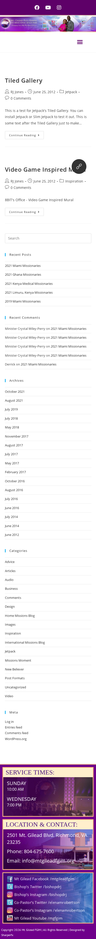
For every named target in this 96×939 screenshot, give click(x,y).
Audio (9, 579)
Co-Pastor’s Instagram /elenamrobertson (49, 910)
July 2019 (11, 409)
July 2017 (11, 454)
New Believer (14, 669)
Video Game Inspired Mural (45, 169)
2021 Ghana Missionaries (23, 274)
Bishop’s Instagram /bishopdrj (40, 894)
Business (11, 588)
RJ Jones (17, 92)
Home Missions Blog (20, 615)
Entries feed (13, 727)
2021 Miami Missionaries (23, 265)
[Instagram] (59, 8)
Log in (9, 721)
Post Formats (15, 678)
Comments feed (16, 733)
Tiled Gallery (24, 80)
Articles (10, 571)
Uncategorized (15, 687)
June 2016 (12, 508)
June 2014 (12, 526)
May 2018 (12, 427)
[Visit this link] (79, 166)
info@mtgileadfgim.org (48, 860)
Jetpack (71, 92)
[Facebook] (37, 8)
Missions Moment (18, 660)
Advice (10, 562)
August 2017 (14, 445)
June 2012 (12, 534)
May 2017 (12, 463)
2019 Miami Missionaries (23, 301)
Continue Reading (26, 134)
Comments (13, 597)
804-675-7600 (39, 851)
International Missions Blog (25, 642)
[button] (80, 42)
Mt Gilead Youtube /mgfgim (38, 918)
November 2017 (16, 436)
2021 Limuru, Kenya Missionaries (29, 292)
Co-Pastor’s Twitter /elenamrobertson (47, 902)
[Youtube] (48, 8)
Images (10, 624)
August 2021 (14, 400)
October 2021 (15, 391)
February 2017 (15, 472)
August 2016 (14, 490)
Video (9, 696)
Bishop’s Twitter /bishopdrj (37, 886)
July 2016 (11, 499)
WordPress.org (16, 739)
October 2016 (15, 481)
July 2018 (11, 418)
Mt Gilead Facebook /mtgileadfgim (44, 878)
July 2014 (11, 517)
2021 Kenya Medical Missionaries (29, 283)
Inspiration (74, 181)
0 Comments (21, 98)
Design (10, 606)
